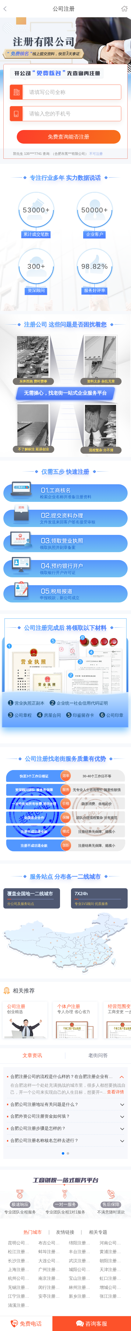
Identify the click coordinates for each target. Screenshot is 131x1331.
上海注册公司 (19, 1269)
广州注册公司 (50, 1269)
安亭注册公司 (50, 1296)
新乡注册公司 (80, 1296)
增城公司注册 (111, 1287)
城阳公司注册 (80, 1269)
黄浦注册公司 (111, 1251)
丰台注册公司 (80, 1251)
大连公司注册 (50, 1261)
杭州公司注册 (19, 1278)
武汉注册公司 (80, 1261)
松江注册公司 (19, 1251)
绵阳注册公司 (80, 1243)
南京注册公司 (50, 1278)
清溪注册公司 (19, 1305)
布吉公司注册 (50, 1243)
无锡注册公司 (19, 1287)
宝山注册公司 (80, 1278)
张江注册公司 (111, 1296)
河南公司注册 (111, 1243)
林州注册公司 (80, 1287)
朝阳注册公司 (111, 1261)
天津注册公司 (111, 1269)
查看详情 (113, 1092)
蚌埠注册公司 (50, 1251)
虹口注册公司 (111, 1278)
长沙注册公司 (19, 1261)
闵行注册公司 (50, 1287)
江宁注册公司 (19, 1296)
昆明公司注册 (19, 1243)
